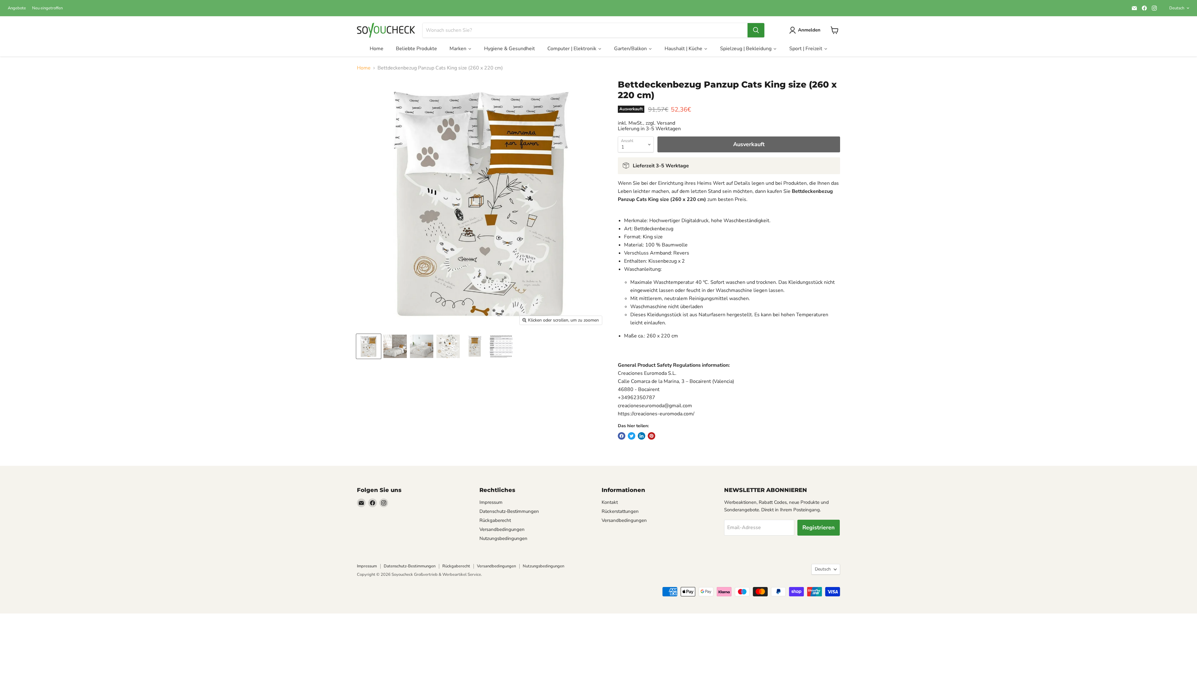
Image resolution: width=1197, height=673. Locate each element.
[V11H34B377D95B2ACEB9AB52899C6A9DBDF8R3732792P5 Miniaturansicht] (474, 346)
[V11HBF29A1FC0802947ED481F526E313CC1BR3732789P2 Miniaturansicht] (395, 346)
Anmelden (809, 30)
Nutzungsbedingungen (503, 538)
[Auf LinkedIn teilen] (641, 436)
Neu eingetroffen (47, 8)
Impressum (490, 502)
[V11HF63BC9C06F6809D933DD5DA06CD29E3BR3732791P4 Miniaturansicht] (448, 346)
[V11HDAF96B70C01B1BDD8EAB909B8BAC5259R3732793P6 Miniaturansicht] (501, 346)
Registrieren (818, 527)
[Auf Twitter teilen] (631, 436)
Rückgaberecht (495, 520)
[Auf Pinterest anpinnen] (651, 436)
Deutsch (1176, 8)
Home (364, 68)
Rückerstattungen (620, 511)
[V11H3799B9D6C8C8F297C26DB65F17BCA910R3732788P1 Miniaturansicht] (368, 346)
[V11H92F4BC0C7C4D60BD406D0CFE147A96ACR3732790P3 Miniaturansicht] (421, 346)
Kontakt (610, 502)
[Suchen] (756, 30)
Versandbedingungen (502, 529)
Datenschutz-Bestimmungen (509, 511)
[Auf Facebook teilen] (621, 436)
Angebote (17, 8)
